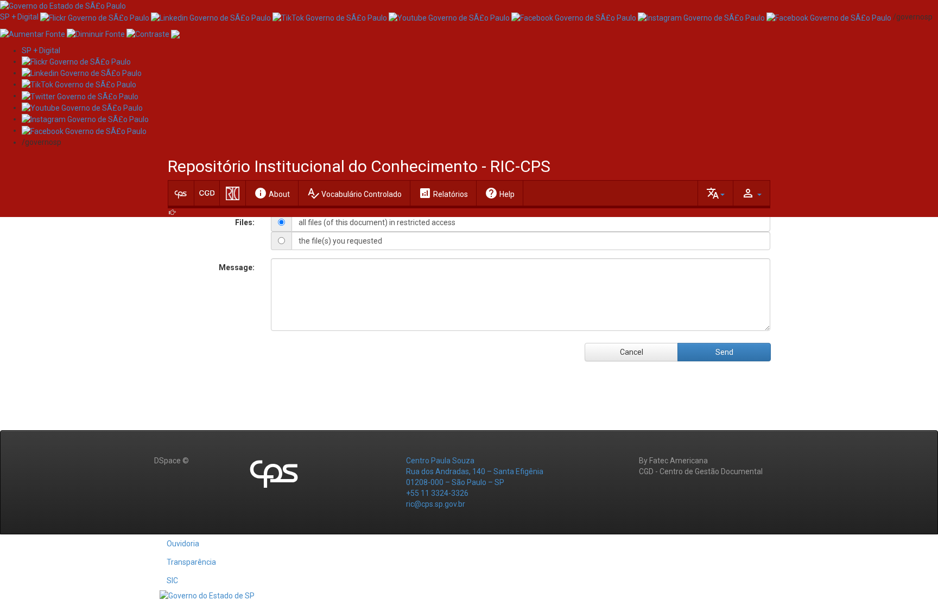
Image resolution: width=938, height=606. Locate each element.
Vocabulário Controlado (354, 193)
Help (500, 193)
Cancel (631, 352)
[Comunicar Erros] (175, 33)
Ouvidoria (183, 543)
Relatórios (443, 193)
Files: (245, 222)
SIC (172, 580)
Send (724, 352)
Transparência (191, 562)
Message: (237, 267)
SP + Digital (19, 16)
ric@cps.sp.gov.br (435, 504)
